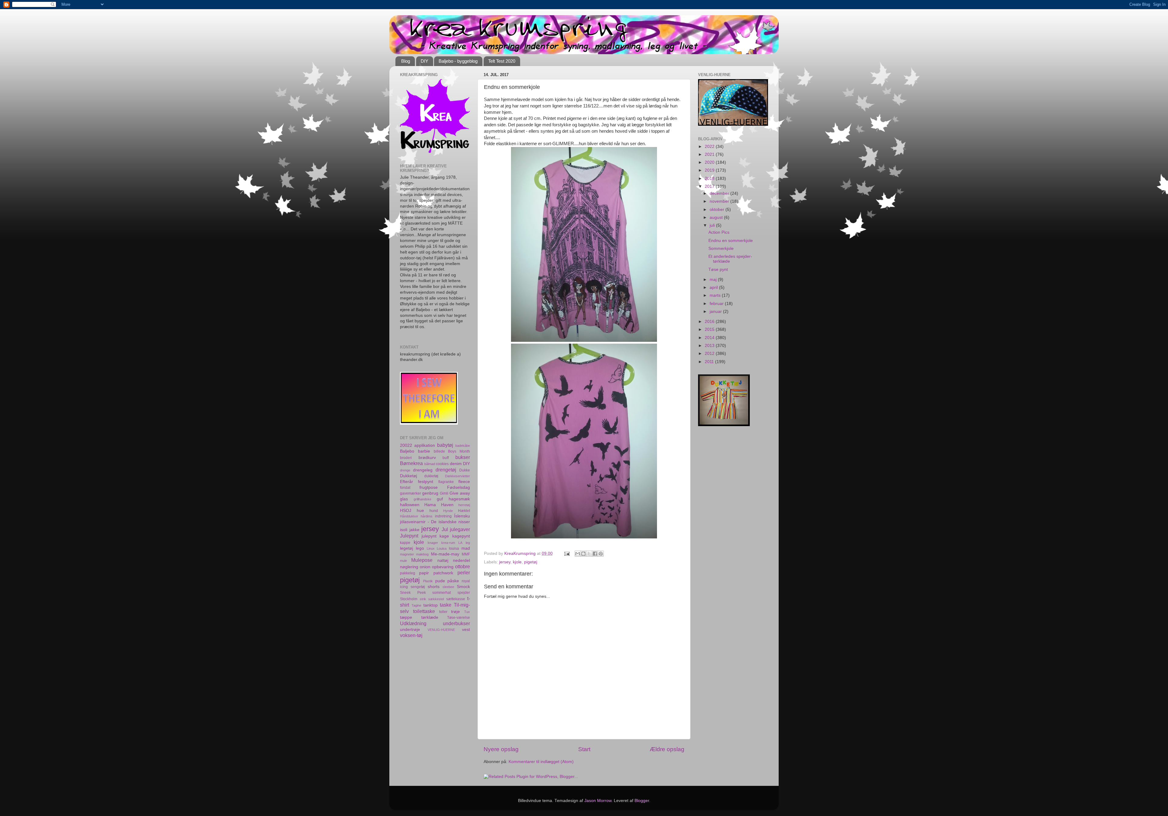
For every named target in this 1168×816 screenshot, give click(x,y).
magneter (407, 554)
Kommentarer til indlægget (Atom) (541, 761)
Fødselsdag (458, 487)
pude (440, 581)
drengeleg (423, 470)
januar (716, 311)
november (720, 201)
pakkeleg (407, 573)
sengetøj (418, 587)
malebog (422, 554)
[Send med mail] (578, 554)
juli (713, 225)
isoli (403, 529)
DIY (424, 61)
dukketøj (431, 476)
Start (584, 749)
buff (446, 458)
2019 (710, 170)
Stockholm (408, 599)
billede (439, 451)
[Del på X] (589, 554)
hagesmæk (459, 499)
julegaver (460, 529)
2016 (710, 321)
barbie (424, 451)
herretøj (464, 505)
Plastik (428, 581)
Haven (447, 505)
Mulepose (422, 560)
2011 (710, 361)
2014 (710, 337)
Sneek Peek (413, 592)
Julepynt (409, 535)
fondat (405, 487)
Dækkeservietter (457, 476)
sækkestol (436, 599)
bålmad (429, 464)
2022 (710, 146)
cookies (442, 464)
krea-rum (448, 543)
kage (444, 536)
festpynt (425, 481)
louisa (454, 548)
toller (443, 612)
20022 (406, 445)
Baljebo (407, 451)
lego (420, 548)
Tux (467, 612)
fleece (464, 481)
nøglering (409, 567)
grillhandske (422, 499)
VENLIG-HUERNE (441, 630)
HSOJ (405, 510)
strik (423, 599)
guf (440, 499)
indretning (443, 516)
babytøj (445, 445)
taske (445, 605)
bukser (462, 457)
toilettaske (424, 611)
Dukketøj (408, 476)
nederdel (461, 560)
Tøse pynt (718, 269)
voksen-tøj (411, 635)
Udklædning (413, 623)
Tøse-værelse (458, 617)
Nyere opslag (501, 749)
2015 (710, 329)
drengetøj (446, 469)
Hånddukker (409, 516)
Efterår (406, 481)
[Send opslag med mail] (566, 553)
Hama (430, 505)
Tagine (416, 605)
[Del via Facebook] (595, 554)
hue (420, 510)
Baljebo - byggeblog (458, 61)
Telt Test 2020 (501, 61)
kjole (517, 562)
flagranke (446, 482)
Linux (431, 548)
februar (717, 303)
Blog (405, 61)
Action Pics (718, 232)
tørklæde (429, 617)
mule (403, 560)
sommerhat (441, 592)
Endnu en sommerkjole (730, 240)
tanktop (430, 605)
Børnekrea (411, 463)
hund (433, 511)
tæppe (406, 617)
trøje (455, 611)
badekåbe (462, 445)
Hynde (448, 511)
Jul (445, 529)
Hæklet (464, 511)
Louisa (442, 548)
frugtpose (428, 487)
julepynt (429, 536)
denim (456, 463)
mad (465, 548)
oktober (717, 209)
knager (433, 543)
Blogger (641, 800)
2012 (710, 353)
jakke (414, 529)
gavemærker (410, 493)
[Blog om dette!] (583, 554)
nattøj (442, 560)
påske (453, 581)
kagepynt (461, 536)
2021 (710, 154)
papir (424, 573)
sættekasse (455, 599)
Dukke (464, 470)
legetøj (406, 548)
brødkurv (427, 457)
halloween (409, 505)
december (720, 193)
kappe (405, 543)
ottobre (462, 566)
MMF (466, 554)
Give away (460, 493)
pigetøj (530, 562)
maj (714, 279)
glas (404, 499)
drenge (405, 470)
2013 (710, 345)
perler (463, 572)
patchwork (443, 573)
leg (468, 543)
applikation (424, 445)
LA (460, 543)
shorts (434, 586)
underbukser (456, 623)
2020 (710, 162)
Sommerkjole (721, 248)
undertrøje (410, 629)
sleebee (448, 587)
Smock (463, 586)
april (714, 287)
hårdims (427, 516)
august (717, 217)
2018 (710, 178)
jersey (504, 562)
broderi (406, 458)
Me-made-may (445, 554)
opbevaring (443, 567)
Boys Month (459, 451)
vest (466, 629)
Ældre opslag (667, 749)
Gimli (444, 493)
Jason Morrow (597, 800)
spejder (463, 592)
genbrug (430, 493)
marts (716, 295)
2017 (710, 186)
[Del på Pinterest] (601, 554)
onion (425, 567)
